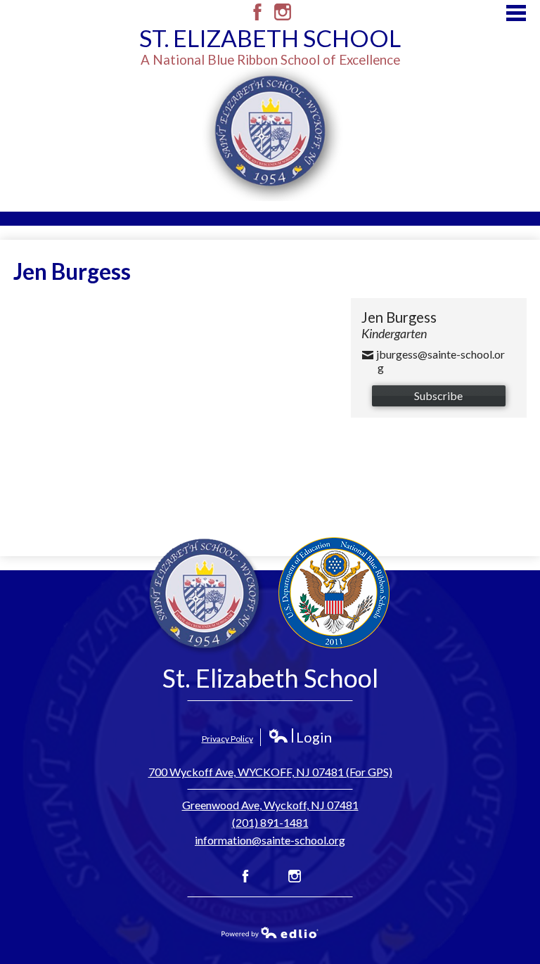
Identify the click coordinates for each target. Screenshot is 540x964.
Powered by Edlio (270, 932)
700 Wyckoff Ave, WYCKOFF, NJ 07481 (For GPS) (270, 771)
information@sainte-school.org (270, 840)
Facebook (257, 12)
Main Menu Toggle (516, 13)
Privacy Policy (227, 738)
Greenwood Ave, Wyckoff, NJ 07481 (270, 804)
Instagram (282, 12)
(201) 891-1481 (270, 822)
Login (300, 737)
